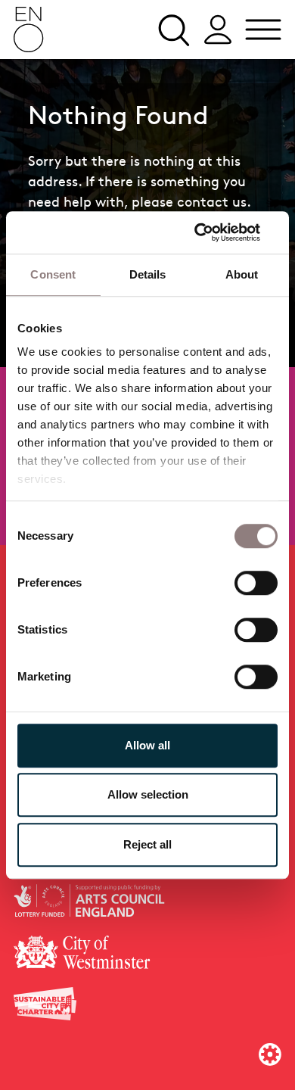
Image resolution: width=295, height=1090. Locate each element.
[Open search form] (172, 29)
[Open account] (218, 29)
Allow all (147, 745)
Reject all (147, 844)
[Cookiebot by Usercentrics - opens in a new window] (212, 232)
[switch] (256, 582)
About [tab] (242, 274)
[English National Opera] (29, 29)
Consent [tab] (53, 274)
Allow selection (147, 794)
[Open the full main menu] (263, 29)
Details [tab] (147, 274)
